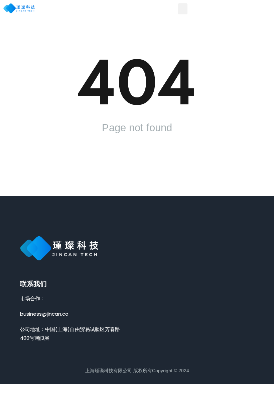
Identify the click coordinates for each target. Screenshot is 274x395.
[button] (182, 8)
